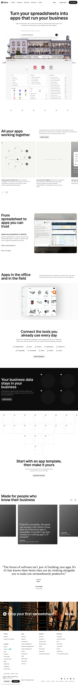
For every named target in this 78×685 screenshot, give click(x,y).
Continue (15, 681)
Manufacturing (42, 644)
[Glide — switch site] (5, 2)
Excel (30, 346)
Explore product (44, 137)
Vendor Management (26, 644)
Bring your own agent (9, 639)
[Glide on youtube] (61, 678)
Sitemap (61, 681)
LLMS (66, 681)
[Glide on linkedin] (70, 678)
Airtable (39, 346)
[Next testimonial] (75, 500)
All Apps (23, 663)
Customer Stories (61, 639)
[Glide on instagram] (64, 678)
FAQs (5, 661)
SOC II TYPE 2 (7, 673)
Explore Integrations (39, 356)
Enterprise (19, 2)
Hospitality (41, 651)
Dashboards (24, 653)
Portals (23, 651)
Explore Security (7, 399)
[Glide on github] (73, 678)
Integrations (7, 664)
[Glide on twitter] (67, 678)
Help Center (60, 644)
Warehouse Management (27, 646)
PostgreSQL (21, 350)
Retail (40, 646)
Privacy (53, 681)
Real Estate (42, 649)
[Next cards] (6, 192)
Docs (58, 641)
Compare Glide (7, 659)
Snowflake (33, 350)
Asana (60, 350)
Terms (48, 681)
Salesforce (62, 346)
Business (41, 636)
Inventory (23, 636)
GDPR (12, 673)
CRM (22, 656)
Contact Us (71, 681)
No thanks (6, 681)
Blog (5, 651)
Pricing (40, 2)
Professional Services (44, 653)
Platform (6, 636)
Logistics (23, 639)
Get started (73, 2)
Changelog (6, 666)
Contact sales (62, 2)
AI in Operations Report (62, 653)
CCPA (16, 673)
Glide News (59, 651)
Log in (54, 2)
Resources (33, 2)
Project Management (26, 649)
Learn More (9, 678)
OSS (57, 681)
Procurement (24, 641)
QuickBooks (49, 346)
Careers (6, 649)
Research (6, 654)
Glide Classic (7, 668)
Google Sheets (19, 346)
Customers (26, 2)
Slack (42, 350)
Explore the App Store (39, 475)
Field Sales (24, 661)
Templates (59, 636)
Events (58, 649)
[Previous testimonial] (71, 500)
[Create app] (56, 35)
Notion (51, 350)
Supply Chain (42, 641)
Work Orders (24, 658)
